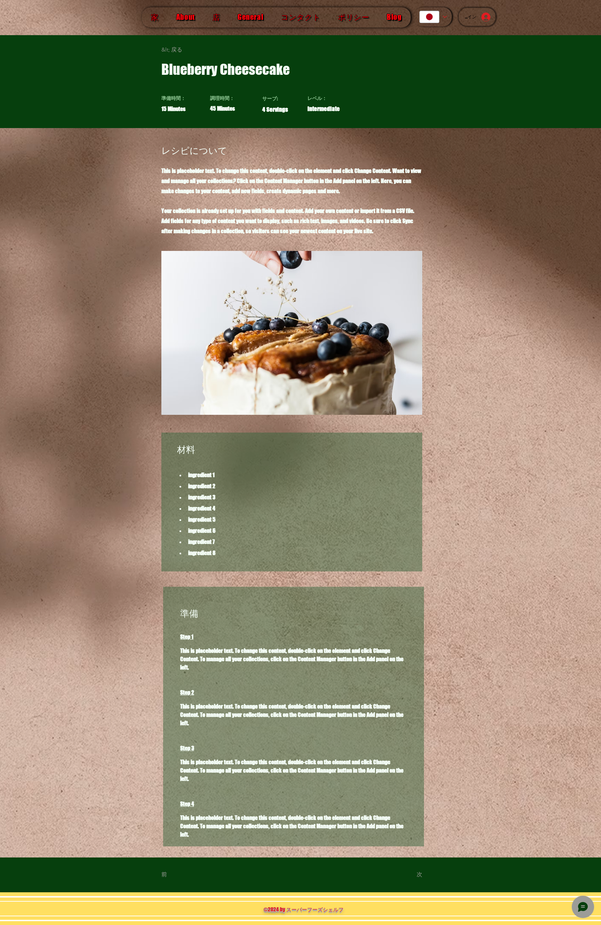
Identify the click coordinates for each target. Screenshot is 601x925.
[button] (184, 50)
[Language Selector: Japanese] (433, 16)
